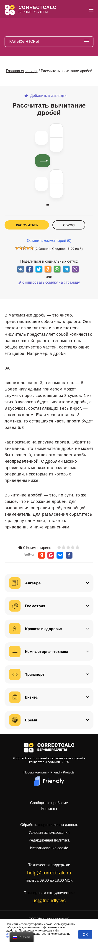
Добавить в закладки (48, 96)
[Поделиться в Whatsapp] (57, 269)
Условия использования (49, 832)
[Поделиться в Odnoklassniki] (47, 269)
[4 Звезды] (28, 248)
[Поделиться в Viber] (75, 269)
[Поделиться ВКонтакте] (20, 269)
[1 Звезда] (17, 248)
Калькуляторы (24, 41)
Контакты (49, 809)
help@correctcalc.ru (49, 873)
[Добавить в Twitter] (38, 269)
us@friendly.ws (49, 900)
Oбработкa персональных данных (49, 825)
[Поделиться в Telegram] (66, 269)
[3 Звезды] (24, 248)
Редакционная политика (49, 840)
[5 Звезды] (32, 248)
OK (85, 934)
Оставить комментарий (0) (49, 241)
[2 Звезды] (21, 248)
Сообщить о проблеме (49, 803)
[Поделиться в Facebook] (29, 269)
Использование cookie (49, 848)
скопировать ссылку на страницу (51, 282)
